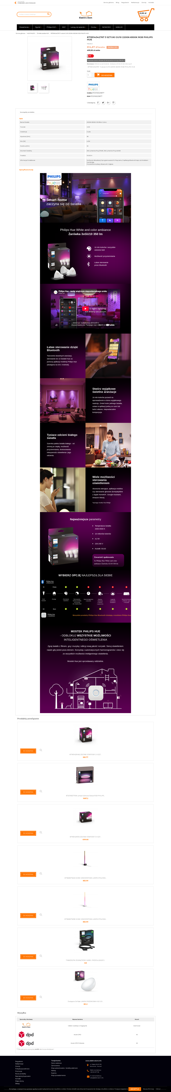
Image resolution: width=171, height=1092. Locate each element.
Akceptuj (135, 1089)
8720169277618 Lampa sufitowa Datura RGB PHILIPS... (85, 796)
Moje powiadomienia (58, 1075)
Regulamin (125, 2)
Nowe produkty (20, 1074)
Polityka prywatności (22, 1069)
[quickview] (41, 750)
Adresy (53, 1070)
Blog (117, 2)
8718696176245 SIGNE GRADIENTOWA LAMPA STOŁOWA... (85, 878)
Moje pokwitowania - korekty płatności (64, 1068)
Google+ (108, 103)
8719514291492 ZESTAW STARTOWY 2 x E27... (85, 754)
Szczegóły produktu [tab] (27, 112)
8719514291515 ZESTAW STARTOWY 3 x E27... (85, 837)
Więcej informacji (148, 1089)
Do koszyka (104, 74)
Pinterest (113, 103)
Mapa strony (19, 1081)
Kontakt (151, 2)
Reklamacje (135, 2)
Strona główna (109, 2)
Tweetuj (103, 103)
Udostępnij (98, 103)
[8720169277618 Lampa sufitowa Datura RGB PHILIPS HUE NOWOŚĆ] (85, 775)
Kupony (54, 1073)
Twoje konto (56, 1061)
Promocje (18, 1071)
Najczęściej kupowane (22, 1076)
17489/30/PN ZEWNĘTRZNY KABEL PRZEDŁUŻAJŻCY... (85, 960)
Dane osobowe (56, 1063)
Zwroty (144, 2)
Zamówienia (55, 1066)
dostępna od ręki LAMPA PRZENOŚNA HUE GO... (85, 1001)
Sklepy (17, 1083)
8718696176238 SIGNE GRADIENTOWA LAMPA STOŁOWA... (85, 919)
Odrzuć (158, 1089)
